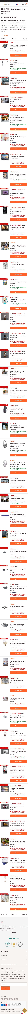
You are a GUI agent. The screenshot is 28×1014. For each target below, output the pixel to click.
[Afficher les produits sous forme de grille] (26, 38)
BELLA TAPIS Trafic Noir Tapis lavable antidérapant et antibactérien (17, 373)
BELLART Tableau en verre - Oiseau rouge (18, 316)
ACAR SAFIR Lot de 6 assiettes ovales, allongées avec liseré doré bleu (17, 516)
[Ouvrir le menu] (2, 4)
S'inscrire (5, 988)
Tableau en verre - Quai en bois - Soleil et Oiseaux (17, 157)
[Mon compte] (23, 4)
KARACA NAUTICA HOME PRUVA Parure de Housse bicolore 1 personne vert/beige (18, 82)
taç (11, 737)
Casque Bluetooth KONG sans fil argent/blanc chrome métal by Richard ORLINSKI (17, 445)
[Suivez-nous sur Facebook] (2, 999)
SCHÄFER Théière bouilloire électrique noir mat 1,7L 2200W (17, 409)
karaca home (13, 85)
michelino (12, 66)
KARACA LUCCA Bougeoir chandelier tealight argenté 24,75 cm (17, 880)
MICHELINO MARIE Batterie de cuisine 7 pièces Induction (17, 607)
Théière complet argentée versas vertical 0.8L (17, 481)
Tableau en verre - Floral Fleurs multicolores (17, 806)
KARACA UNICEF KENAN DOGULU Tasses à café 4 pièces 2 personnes (18, 861)
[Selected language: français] (17, 4)
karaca (12, 140)
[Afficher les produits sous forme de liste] (24, 38)
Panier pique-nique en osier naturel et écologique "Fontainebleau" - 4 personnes (18, 247)
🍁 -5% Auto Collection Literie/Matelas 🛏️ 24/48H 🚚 (14, 1)
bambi (11, 103)
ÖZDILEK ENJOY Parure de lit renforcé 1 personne (17, 699)
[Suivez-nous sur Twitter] (5, 999)
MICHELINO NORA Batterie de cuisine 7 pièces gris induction (17, 625)
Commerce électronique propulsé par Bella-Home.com (11, 1011)
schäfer (12, 48)
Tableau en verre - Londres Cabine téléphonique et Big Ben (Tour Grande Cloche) (17, 770)
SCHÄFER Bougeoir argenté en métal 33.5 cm (17, 265)
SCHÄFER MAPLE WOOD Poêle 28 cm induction (18, 534)
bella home (13, 250)
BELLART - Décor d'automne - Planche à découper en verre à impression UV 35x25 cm (17, 119)
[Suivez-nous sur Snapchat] (17, 999)
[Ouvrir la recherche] (20, 4)
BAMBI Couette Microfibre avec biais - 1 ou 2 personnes (17, 716)
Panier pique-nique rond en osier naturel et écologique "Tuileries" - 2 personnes (18, 843)
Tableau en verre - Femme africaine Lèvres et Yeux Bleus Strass (18, 210)
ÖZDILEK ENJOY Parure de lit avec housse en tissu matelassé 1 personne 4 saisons (18, 663)
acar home (12, 393)
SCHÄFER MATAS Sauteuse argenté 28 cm (18, 552)
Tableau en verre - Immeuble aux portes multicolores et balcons (17, 824)
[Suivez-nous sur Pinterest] (10, 999)
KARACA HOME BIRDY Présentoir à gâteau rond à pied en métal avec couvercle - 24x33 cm (18, 643)
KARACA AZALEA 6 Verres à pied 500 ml (17, 137)
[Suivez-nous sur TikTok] (14, 999)
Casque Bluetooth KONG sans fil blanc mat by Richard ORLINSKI (17, 463)
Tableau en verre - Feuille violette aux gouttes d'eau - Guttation (17, 192)
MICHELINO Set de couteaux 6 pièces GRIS (17, 63)
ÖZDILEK (12, 666)
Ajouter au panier (18, 55)
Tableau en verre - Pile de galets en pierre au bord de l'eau (18, 752)
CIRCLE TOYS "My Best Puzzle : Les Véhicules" (18, 283)
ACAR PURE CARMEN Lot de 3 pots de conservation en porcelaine (18, 426)
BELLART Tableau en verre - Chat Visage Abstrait (17, 354)
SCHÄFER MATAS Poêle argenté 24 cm (18, 569)
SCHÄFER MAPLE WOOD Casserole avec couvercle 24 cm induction (18, 46)
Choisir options (18, 109)
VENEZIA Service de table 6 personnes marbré (16, 681)
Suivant (23, 914)
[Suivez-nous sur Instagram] (7, 999)
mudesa (12, 177)
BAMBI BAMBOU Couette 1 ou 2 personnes (17, 100)
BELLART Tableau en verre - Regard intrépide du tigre (18, 336)
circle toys (13, 285)
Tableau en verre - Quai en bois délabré (17, 789)
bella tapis (12, 376)
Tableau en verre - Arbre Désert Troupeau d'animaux (17, 228)
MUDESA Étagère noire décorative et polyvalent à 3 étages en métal (18, 175)
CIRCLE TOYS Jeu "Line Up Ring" (17, 299)
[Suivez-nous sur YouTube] (12, 999)
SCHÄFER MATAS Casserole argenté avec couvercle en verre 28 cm (18, 587)
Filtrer (4, 38)
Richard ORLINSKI (14, 448)
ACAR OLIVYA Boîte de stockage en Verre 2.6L (18, 391)
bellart (12, 122)
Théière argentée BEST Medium (17, 498)
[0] (25, 4)
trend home (13, 429)
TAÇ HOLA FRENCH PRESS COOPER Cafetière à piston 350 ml (18, 734)
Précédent (5, 914)
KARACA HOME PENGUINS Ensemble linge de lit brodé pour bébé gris (17, 899)
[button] (17, 4)
